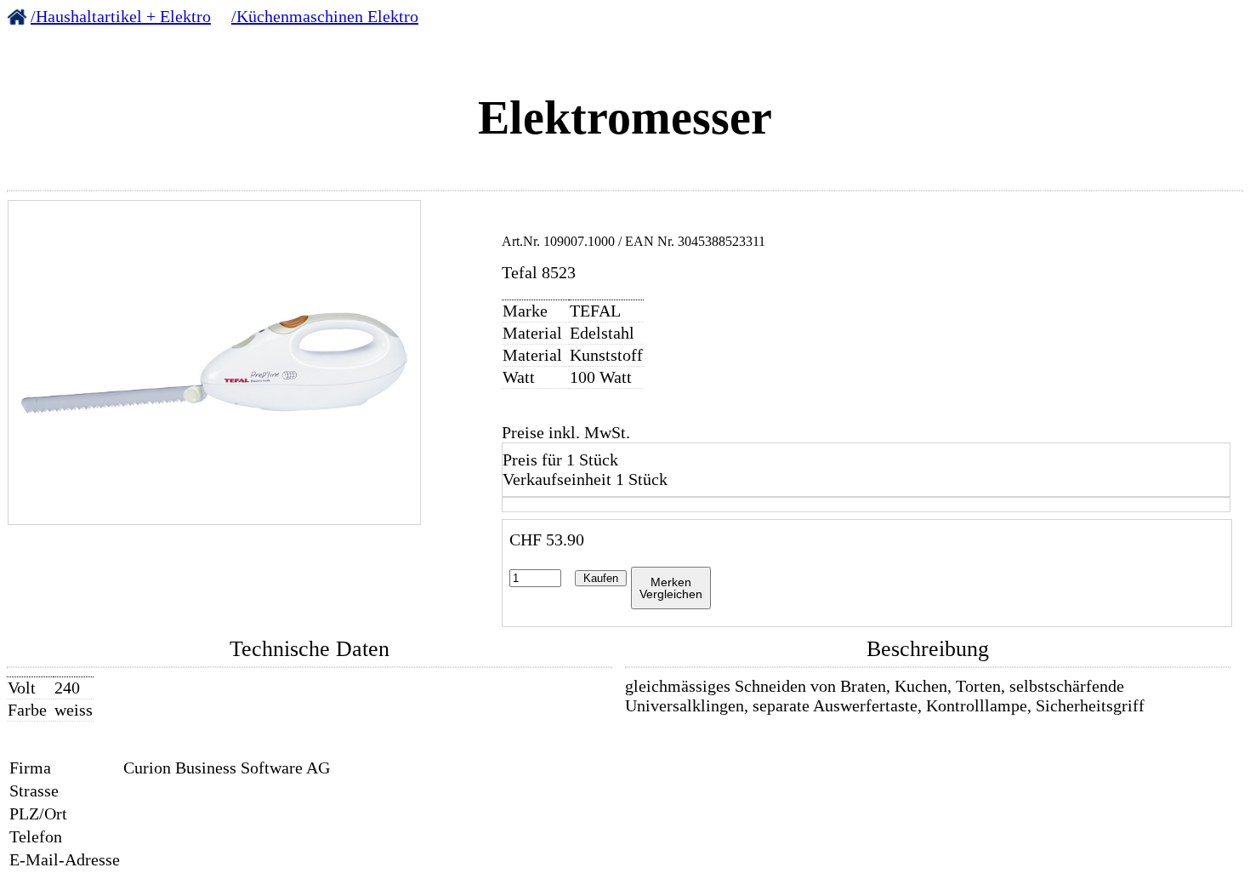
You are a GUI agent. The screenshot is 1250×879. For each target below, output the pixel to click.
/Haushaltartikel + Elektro (121, 16)
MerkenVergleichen (670, 588)
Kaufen (600, 578)
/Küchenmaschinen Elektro (324, 16)
